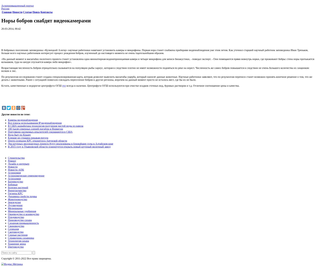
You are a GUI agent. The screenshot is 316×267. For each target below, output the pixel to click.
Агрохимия (14, 178)
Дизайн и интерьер (18, 163)
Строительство (16, 157)
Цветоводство (16, 246)
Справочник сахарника (21, 238)
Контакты (46, 12)
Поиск (36, 12)
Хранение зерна (17, 243)
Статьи (27, 12)
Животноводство (17, 199)
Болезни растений (18, 187)
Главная (7, 12)
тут (64, 85)
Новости (17, 12)
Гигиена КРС (15, 193)
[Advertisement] (158, 40)
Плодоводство (16, 217)
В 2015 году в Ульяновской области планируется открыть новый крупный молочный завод (59, 146)
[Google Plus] (23, 108)
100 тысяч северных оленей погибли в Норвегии (35, 128)
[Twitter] (9, 108)
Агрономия (14, 172)
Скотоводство (16, 232)
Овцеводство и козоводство (23, 214)
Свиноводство (16, 226)
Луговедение (15, 205)
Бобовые (13, 184)
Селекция (13, 229)
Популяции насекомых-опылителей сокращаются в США (40, 131)
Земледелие (14, 202)
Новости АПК (16, 169)
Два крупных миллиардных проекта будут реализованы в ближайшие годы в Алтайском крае (60, 143)
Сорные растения (17, 235)
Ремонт (12, 160)
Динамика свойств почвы (22, 196)
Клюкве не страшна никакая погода (28, 137)
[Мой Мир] (18, 108)
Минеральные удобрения (22, 211)
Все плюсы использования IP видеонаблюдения (35, 123)
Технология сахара (18, 240)
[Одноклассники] (13, 108)
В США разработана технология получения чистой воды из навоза (45, 126)
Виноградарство (17, 190)
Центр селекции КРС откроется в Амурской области (37, 140)
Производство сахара (20, 220)
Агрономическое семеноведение (26, 175)
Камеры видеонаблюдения (23, 120)
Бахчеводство (15, 181)
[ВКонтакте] (4, 108)
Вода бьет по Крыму (19, 134)
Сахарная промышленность (23, 223)
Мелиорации (15, 208)
